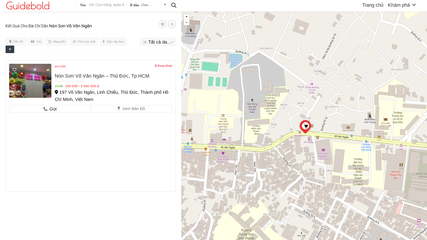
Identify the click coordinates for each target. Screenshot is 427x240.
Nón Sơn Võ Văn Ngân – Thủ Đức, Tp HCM (102, 76)
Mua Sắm (60, 66)
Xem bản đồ (133, 108)
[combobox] (148, 6)
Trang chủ (372, 5)
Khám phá (399, 5)
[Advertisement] (90, 146)
